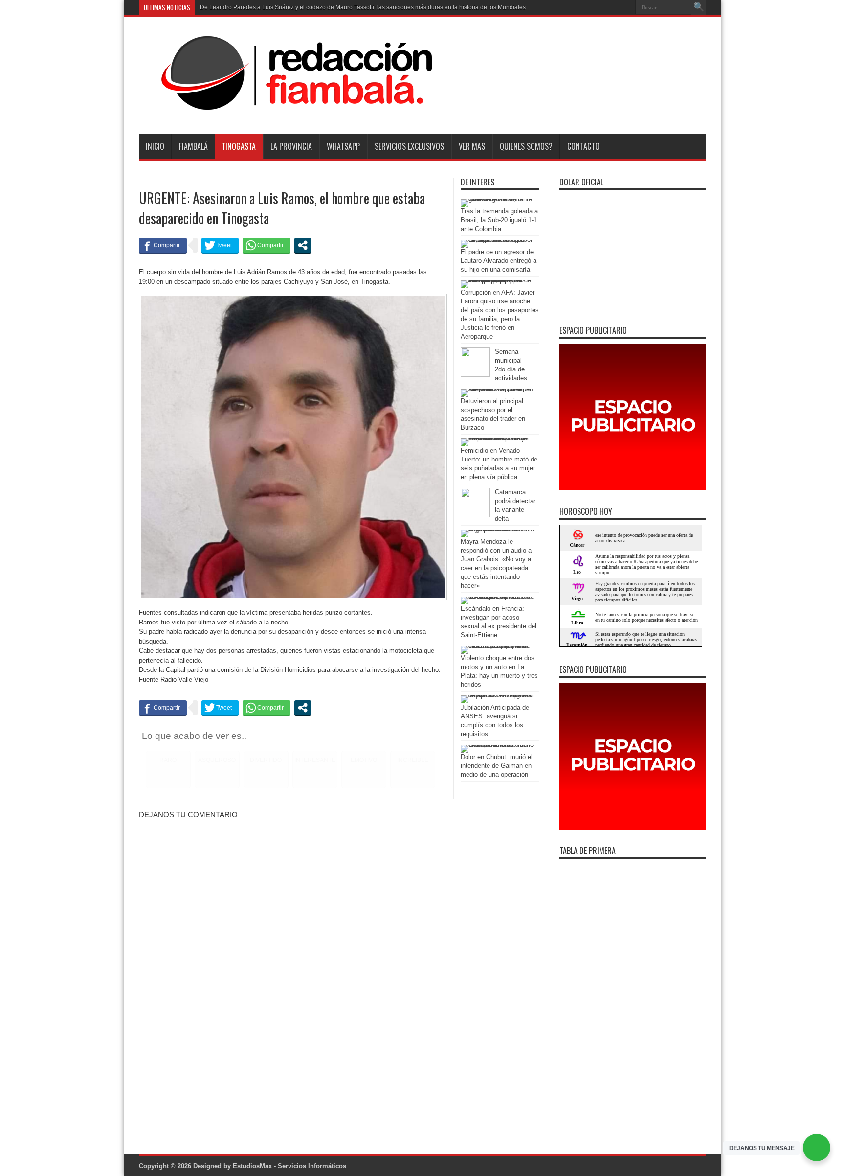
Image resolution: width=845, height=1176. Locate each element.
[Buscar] (698, 7)
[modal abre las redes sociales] (302, 245)
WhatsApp (343, 146)
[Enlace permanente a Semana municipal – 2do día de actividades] (475, 374)
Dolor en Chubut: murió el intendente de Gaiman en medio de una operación (497, 765)
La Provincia (291, 146)
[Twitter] (624, 7)
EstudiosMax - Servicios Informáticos (289, 1166)
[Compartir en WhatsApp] (266, 245)
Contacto (583, 146)
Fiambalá (193, 146)
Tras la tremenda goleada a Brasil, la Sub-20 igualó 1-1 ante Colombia (499, 220)
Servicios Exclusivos (409, 146)
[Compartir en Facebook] (163, 245)
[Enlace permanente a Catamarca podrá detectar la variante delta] (475, 515)
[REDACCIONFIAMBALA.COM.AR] (286, 109)
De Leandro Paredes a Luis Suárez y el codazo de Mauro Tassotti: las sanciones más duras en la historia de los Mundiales (363, 7)
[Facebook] (613, 7)
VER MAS (472, 146)
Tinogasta (239, 146)
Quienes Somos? (526, 146)
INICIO (155, 146)
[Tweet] (220, 245)
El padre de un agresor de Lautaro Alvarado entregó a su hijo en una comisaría (498, 260)
